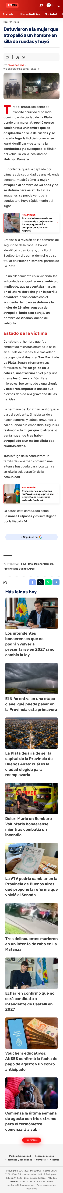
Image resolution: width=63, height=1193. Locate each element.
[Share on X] (17, 57)
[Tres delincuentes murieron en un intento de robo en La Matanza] (31, 918)
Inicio (6, 22)
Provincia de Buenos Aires (19, 568)
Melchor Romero (43, 563)
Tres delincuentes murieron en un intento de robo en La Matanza (31, 944)
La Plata (28, 563)
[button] (41, 5)
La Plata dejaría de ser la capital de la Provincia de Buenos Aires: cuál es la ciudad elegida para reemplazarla (29, 764)
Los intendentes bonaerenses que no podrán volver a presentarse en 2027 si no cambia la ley (29, 644)
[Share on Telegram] (55, 582)
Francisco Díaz (16, 65)
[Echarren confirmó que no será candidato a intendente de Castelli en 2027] (31, 973)
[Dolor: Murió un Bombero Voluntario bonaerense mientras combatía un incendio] (31, 798)
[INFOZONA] (12, 5)
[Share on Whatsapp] (23, 57)
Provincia (14, 22)
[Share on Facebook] (12, 57)
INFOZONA (35, 1171)
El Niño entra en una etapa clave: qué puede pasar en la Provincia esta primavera (31, 704)
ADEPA (13, 1181)
